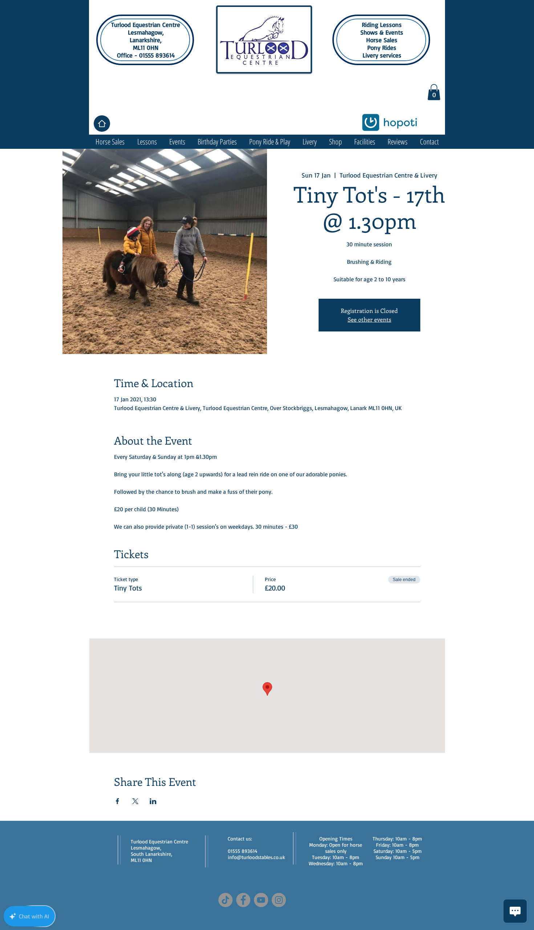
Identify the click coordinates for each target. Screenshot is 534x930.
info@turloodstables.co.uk (256, 857)
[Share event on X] (135, 801)
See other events (369, 319)
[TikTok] (225, 900)
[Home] (101, 123)
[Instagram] (279, 900)
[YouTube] (261, 900)
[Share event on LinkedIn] (153, 801)
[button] (434, 92)
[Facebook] (243, 900)
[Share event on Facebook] (117, 801)
